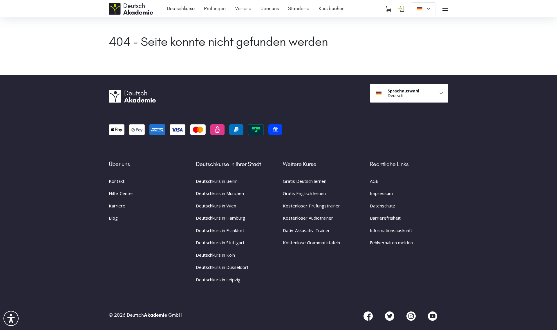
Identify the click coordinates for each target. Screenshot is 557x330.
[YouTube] (432, 316)
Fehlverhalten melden (391, 242)
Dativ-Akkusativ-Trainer (306, 230)
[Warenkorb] (388, 9)
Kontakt (116, 181)
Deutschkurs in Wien (216, 206)
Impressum (381, 193)
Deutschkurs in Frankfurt (220, 230)
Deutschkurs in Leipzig (218, 279)
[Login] (401, 9)
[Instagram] (411, 316)
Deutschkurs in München (220, 193)
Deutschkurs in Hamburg (220, 218)
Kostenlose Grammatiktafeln (311, 242)
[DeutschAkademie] (132, 8)
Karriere (117, 206)
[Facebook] (369, 316)
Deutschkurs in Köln (215, 255)
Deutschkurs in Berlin (217, 181)
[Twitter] (390, 316)
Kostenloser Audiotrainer (308, 218)
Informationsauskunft (391, 230)
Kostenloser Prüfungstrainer (311, 206)
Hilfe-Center (121, 193)
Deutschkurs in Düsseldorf (222, 267)
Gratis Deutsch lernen (304, 181)
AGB (374, 181)
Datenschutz (382, 206)
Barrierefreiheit (385, 218)
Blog (113, 218)
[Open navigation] (445, 9)
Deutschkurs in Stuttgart (220, 242)
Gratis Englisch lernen (304, 193)
